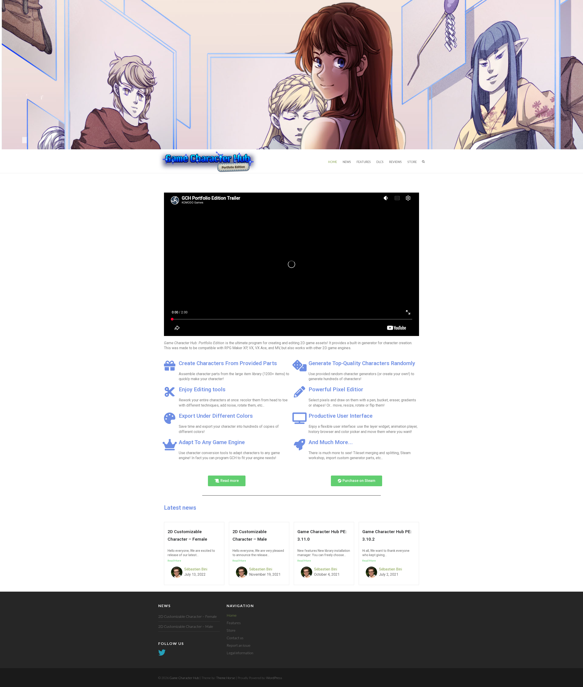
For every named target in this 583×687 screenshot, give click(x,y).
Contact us (235, 638)
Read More (174, 560)
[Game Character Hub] (208, 161)
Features (364, 162)
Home (332, 162)
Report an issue (239, 645)
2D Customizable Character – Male (185, 626)
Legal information (240, 653)
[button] (226, 481)
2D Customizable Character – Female (187, 616)
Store (412, 162)
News (347, 162)
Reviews (395, 162)
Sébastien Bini (195, 569)
